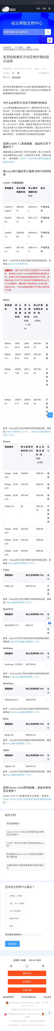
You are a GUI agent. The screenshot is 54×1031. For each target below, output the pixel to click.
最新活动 (27, 973)
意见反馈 (47, 997)
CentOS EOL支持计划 (18, 264)
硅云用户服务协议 (29, 997)
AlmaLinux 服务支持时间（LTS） (25, 712)
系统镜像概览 (13, 823)
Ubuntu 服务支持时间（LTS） (21, 563)
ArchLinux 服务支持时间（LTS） (25, 677)
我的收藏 (16, 77)
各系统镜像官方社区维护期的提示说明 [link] (21, 49)
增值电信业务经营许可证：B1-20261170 (27, 1010)
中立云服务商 (13, 1025)
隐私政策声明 (8, 997)
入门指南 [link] (19, 47)
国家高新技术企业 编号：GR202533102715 (24, 1014)
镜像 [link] (28, 47)
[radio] (15, 896)
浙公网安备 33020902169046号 (21, 1003)
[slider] (33, 934)
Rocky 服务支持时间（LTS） (19, 743)
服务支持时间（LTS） (19, 775)
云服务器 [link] (7, 47)
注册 (44, 9)
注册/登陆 (27, 990)
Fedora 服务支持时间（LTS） (19, 602)
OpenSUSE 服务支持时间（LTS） (25, 642)
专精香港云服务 (40, 2)
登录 (38, 9)
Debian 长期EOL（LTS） (17, 432)
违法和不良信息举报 (37, 1021)
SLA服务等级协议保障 (18, 1021)
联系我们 (27, 982)
